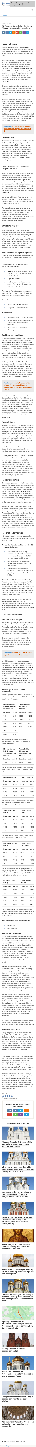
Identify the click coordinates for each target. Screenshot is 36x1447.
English (4, 15)
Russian (2, 1446)
